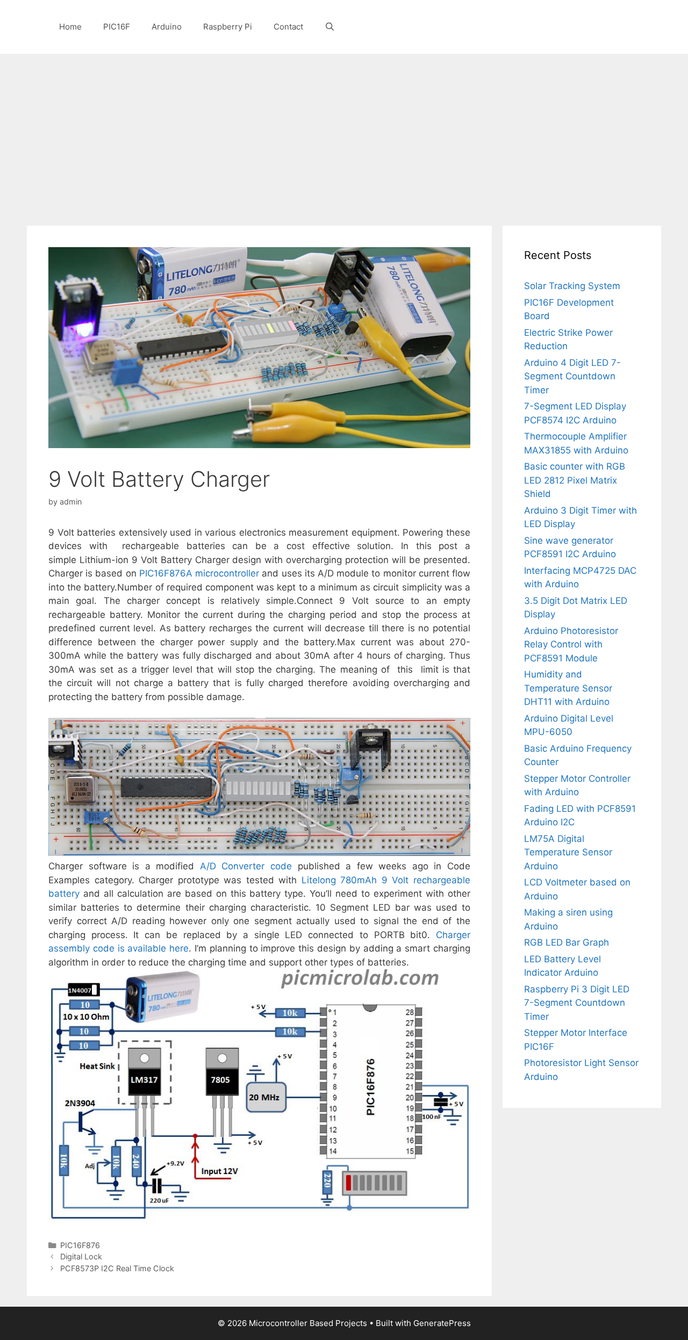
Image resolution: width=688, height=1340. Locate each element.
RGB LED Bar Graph (566, 942)
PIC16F (116, 26)
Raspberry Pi (227, 26)
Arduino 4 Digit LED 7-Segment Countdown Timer (572, 376)
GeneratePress (442, 1323)
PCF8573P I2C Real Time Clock (117, 1268)
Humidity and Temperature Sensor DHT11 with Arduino (568, 688)
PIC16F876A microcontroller (199, 573)
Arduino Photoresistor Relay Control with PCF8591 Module (571, 644)
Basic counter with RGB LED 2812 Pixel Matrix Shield (574, 480)
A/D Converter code (246, 866)
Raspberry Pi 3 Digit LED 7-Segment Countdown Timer (576, 1003)
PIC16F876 (80, 1245)
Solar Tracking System (572, 285)
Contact (288, 26)
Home (70, 26)
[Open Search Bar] (330, 27)
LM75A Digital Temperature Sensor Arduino (568, 852)
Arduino (167, 26)
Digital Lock (81, 1256)
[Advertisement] (344, 134)
